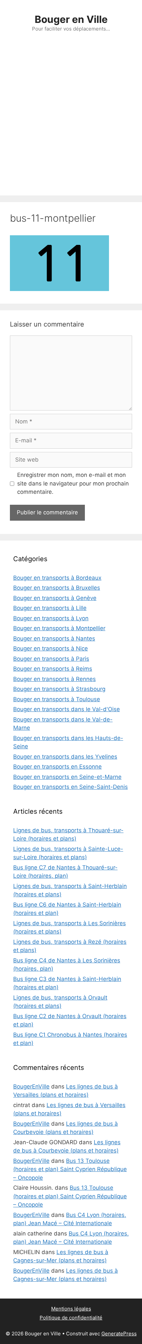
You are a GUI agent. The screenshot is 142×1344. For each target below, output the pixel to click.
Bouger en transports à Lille (50, 608)
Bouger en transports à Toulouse (56, 699)
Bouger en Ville (71, 19)
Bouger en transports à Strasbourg (59, 689)
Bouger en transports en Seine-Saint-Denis (70, 787)
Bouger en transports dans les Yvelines (65, 756)
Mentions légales (71, 1309)
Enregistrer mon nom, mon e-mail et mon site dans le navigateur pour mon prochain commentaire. (73, 483)
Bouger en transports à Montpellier (59, 628)
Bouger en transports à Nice (50, 648)
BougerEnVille (31, 1086)
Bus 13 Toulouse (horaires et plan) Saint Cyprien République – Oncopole (70, 1169)
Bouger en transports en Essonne (57, 766)
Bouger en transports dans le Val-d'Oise (66, 709)
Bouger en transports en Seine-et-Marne (67, 777)
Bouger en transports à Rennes (54, 679)
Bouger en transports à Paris (51, 658)
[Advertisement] (71, 120)
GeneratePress (119, 1333)
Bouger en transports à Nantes (54, 638)
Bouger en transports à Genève (54, 598)
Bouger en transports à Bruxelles (56, 587)
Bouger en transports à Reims (52, 668)
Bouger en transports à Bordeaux (57, 577)
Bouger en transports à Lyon (51, 618)
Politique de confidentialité (71, 1317)
